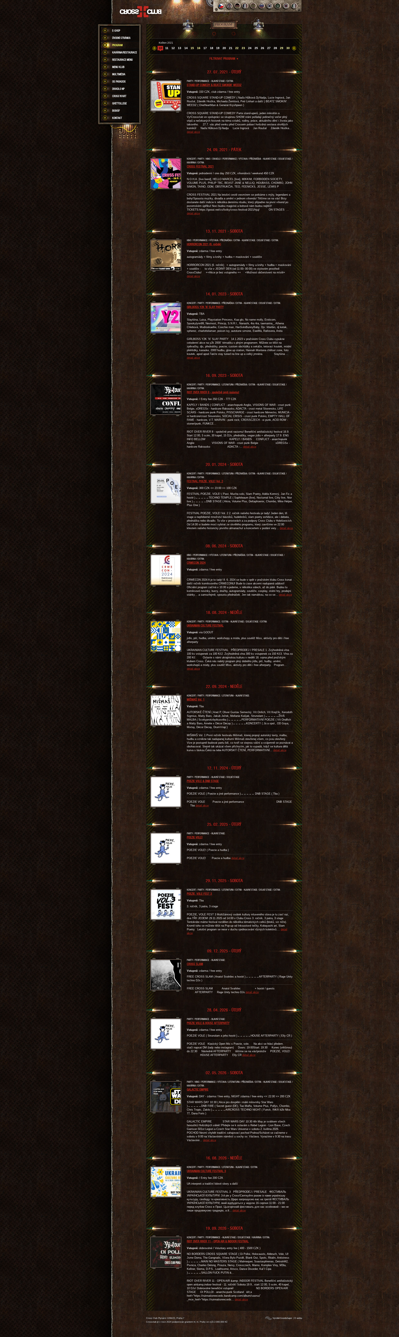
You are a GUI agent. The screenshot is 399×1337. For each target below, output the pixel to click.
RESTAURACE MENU (122, 59)
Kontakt (117, 118)
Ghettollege (119, 103)
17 (205, 48)
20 (224, 48)
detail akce (193, 131)
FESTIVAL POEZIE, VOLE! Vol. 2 (205, 481)
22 (237, 48)
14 (186, 48)
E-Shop (116, 30)
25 (256, 48)
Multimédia (118, 74)
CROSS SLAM (195, 964)
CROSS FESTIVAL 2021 (200, 166)
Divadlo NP (118, 88)
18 (211, 48)
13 (179, 48)
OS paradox (119, 81)
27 (269, 48)
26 (262, 48)
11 (166, 48)
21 (230, 48)
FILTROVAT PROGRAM (224, 58)
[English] (229, 6)
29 (281, 48)
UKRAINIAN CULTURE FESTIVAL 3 (206, 1171)
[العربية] (278, 6)
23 (243, 48)
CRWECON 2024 (196, 562)
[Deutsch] (237, 6)
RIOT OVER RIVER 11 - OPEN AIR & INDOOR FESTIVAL (218, 1241)
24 (249, 48)
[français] (245, 6)
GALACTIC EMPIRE (197, 1089)
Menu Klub (118, 67)
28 (275, 48)
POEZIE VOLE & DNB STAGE (203, 781)
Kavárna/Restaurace (124, 52)
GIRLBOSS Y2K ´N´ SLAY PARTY (205, 307)
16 (198, 48)
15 (192, 48)
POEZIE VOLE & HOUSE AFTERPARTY (208, 1023)
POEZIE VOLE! (195, 837)
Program (117, 45)
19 (217, 48)
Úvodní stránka (121, 38)
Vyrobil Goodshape (282, 1318)
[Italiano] (294, 6)
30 (288, 48)
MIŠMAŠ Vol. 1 (195, 699)
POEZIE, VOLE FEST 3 (199, 893)
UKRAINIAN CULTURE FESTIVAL (205, 625)
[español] (254, 6)
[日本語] (286, 6)
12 (173, 48)
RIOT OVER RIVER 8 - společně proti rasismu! (213, 392)
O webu (298, 1318)
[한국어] (270, 6)
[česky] (221, 6)
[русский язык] (262, 6)
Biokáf (116, 110)
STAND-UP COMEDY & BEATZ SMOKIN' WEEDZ (214, 85)
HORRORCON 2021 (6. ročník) (204, 244)
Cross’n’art (119, 96)
